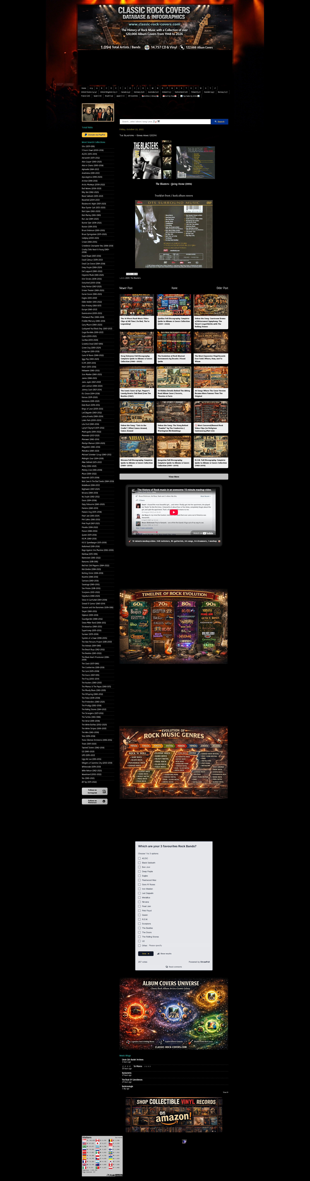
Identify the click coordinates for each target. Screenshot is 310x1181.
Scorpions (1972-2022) (91, 592)
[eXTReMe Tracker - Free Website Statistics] (184, 1143)
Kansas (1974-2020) (90, 397)
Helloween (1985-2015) (91, 371)
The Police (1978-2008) (91, 698)
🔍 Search (219, 122)
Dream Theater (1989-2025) (93, 290)
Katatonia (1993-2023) (90, 401)
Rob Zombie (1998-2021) (91, 569)
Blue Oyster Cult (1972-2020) (93, 208)
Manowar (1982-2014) (90, 439)
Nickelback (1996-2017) (91, 485)
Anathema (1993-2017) (91, 173)
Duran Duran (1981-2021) (92, 294)
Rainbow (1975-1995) (90, 554)
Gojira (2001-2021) (89, 336)
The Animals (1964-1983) (91, 646)
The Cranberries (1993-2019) (93, 667)
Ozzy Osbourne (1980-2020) (93, 504)
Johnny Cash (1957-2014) (92, 390)
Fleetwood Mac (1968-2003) (93, 317)
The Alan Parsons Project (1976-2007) (97, 642)
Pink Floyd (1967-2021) (91, 523)
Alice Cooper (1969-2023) (92, 162)
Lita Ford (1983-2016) (90, 424)
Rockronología (127, 1086)
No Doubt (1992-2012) (91, 497)
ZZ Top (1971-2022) (89, 782)
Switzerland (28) (181, 92)
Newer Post (126, 288)
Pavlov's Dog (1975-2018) (92, 512)
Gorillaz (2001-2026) (90, 340)
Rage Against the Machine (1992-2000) (98, 550)
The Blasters (136, 278)
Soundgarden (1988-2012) (92, 619)
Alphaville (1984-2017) (90, 169)
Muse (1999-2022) (89, 474)
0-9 (91, 88)
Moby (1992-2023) (89, 466)
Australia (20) (153, 92)
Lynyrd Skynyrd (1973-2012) (93, 428)
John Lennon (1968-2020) (92, 386)
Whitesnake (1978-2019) (91, 767)
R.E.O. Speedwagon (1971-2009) (94, 543)
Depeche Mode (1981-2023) (93, 275)
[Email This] (127, 274)
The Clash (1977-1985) (90, 664)
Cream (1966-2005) (89, 242)
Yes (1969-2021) (88, 778)
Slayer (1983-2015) (89, 611)
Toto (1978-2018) (88, 736)
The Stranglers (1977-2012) (92, 713)
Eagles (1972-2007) (89, 298)
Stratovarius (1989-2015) (92, 627)
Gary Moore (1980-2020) (92, 325)
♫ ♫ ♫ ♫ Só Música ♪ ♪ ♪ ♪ (136, 1066)
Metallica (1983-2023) (90, 451)
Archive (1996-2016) (89, 181)
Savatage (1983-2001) (91, 584)
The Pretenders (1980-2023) (93, 702)
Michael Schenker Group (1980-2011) (96, 455)
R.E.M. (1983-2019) (89, 539)
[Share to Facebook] (134, 274)
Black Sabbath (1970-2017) (92, 196)
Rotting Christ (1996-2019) (92, 573)
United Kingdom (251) (108, 92)
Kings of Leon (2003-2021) (92, 409)
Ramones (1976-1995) (90, 562)
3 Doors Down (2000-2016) (93, 150)
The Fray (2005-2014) (90, 679)
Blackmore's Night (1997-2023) (94, 204)
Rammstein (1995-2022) (91, 558)
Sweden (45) (209, 92)
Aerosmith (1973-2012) (91, 158)
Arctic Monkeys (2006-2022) (93, 185)
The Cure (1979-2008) (90, 671)
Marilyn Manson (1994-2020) (93, 443)
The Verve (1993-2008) (91, 721)
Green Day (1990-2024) (91, 348)
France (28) (85, 96)
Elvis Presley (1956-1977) (91, 306)
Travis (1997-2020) (89, 744)
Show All (225, 1092)
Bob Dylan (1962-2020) (91, 211)
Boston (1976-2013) (89, 227)
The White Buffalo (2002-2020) (94, 725)
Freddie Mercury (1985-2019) (93, 321)
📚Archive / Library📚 (150, 96)
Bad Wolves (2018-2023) (91, 188)
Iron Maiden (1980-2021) (92, 374)
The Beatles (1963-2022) (91, 653)
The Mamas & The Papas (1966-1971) (96, 687)
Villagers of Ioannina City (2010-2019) (97, 763)
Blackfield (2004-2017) (91, 200)
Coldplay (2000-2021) (90, 238)
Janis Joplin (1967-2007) (91, 382)
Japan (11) (120, 96)
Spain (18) (97, 96)
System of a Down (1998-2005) (94, 638)
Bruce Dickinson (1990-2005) (93, 230)
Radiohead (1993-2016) (91, 546)
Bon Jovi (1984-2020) (90, 219)
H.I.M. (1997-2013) (89, 363)
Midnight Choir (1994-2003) (93, 458)
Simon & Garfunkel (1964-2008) (94, 600)
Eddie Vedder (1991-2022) (92, 302)
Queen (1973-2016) (89, 535)
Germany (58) (139, 92)
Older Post (222, 288)
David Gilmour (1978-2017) (92, 260)
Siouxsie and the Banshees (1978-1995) (97, 607)
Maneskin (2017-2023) (90, 436)
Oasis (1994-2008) (89, 500)
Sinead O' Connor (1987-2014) (93, 604)
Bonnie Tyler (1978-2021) (91, 223)
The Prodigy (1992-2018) (91, 706)
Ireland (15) (166, 92)
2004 (127, 278)
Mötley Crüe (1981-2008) (92, 470)
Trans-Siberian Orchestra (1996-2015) (97, 740)
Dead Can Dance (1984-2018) (93, 264)
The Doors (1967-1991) (90, 675)
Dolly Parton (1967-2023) (91, 287)
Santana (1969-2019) (90, 581)
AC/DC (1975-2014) (89, 154)
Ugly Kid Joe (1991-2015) (91, 759)
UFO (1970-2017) (88, 755)
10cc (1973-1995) (88, 146)
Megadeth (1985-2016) (91, 447)
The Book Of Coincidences (132, 1080)
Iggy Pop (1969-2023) (90, 359)
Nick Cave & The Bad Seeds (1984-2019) (98, 481)
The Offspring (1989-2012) (92, 694)
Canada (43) (125, 92)
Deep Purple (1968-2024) (92, 267)
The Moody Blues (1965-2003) (94, 690)
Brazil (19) (109, 96)
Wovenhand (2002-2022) (91, 774)
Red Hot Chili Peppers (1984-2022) (95, 566)
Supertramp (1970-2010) (91, 630)
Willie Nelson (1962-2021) (92, 771)
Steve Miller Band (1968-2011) (94, 623)
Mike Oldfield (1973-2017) (92, 462)
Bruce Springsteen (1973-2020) (94, 234)
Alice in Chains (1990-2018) (92, 165)
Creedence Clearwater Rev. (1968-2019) (97, 246)
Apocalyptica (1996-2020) (92, 177)
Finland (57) (195, 92)
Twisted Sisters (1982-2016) (93, 748)
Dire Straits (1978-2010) (92, 279)
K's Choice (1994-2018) (91, 394)
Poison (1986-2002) (89, 531)
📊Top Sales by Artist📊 (190, 96)
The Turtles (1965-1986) (91, 717)
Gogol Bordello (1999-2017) (92, 332)
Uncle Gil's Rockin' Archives (132, 1060)
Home (84, 88)
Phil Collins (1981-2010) (91, 520)
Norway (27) (222, 92)
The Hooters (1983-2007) (92, 683)
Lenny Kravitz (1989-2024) (92, 416)
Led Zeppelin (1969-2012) (92, 413)
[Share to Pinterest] (136, 274)
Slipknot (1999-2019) (90, 615)
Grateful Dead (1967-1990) (92, 344)
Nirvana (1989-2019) (90, 493)
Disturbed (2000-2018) (91, 283)
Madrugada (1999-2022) (91, 432)
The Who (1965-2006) (90, 732)
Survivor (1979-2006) (90, 634)
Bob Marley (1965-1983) (91, 215)
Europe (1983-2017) (89, 309)
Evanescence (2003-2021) (92, 313)
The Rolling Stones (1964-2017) (94, 709)
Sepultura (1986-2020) (91, 596)
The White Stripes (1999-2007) (94, 729)
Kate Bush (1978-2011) (91, 405)
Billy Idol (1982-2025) (90, 192)
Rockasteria (126, 1073)
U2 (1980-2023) (88, 751)
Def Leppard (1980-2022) (92, 271)
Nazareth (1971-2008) (90, 478)
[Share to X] (132, 274)
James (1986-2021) (89, 378)
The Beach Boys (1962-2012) (93, 650)
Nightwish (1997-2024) (91, 489)
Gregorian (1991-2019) (90, 351)
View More (174, 476)
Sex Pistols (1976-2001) (91, 588)
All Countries (133, 96)
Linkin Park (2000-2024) (91, 420)
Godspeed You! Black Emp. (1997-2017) (97, 329)
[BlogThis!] (129, 274)
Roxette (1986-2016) (90, 577)
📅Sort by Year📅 (170, 96)
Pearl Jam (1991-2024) (90, 516)
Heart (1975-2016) (89, 367)
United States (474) (89, 92)
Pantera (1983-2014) (90, 508)
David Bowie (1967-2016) (91, 256)
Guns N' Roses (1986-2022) (93, 355)
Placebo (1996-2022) (90, 527)
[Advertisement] (155, 68)
